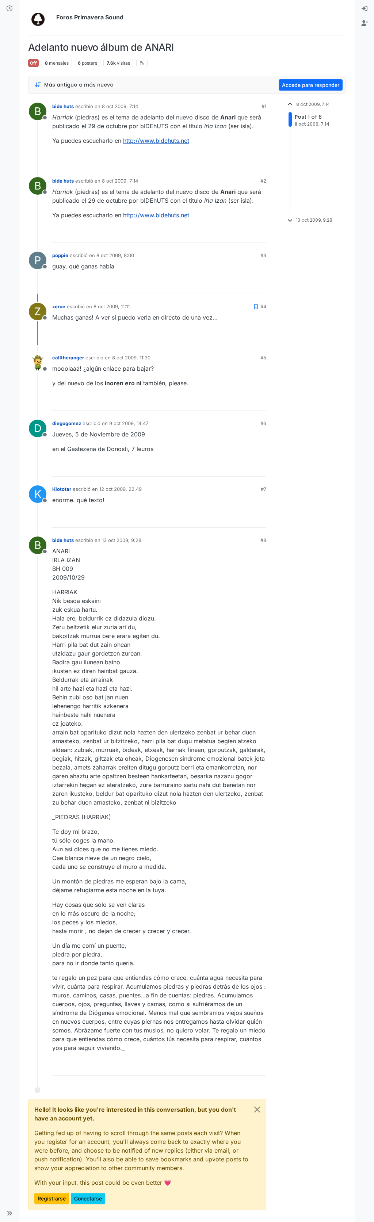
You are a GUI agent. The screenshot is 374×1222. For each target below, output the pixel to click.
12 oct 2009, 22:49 (120, 489)
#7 (263, 489)
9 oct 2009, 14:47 (128, 423)
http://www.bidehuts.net (156, 140)
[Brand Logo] (40, 17)
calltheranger (68, 357)
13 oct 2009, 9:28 (121, 540)
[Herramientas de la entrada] (260, 159)
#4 (263, 306)
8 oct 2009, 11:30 (131, 357)
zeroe (58, 306)
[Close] (257, 1109)
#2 (263, 181)
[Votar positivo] (219, 159)
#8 (263, 540)
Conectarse (88, 1198)
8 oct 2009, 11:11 (112, 306)
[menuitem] (364, 9)
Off (33, 63)
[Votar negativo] (245, 159)
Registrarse (52, 1198)
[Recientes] (9, 9)
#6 (263, 423)
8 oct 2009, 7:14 (120, 106)
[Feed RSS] (142, 63)
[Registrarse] (364, 23)
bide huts (63, 106)
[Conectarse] (364, 9)
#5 (263, 357)
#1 (264, 106)
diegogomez (66, 423)
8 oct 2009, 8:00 (115, 255)
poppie (60, 255)
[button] (9, 1213)
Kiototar (61, 489)
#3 (263, 255)
